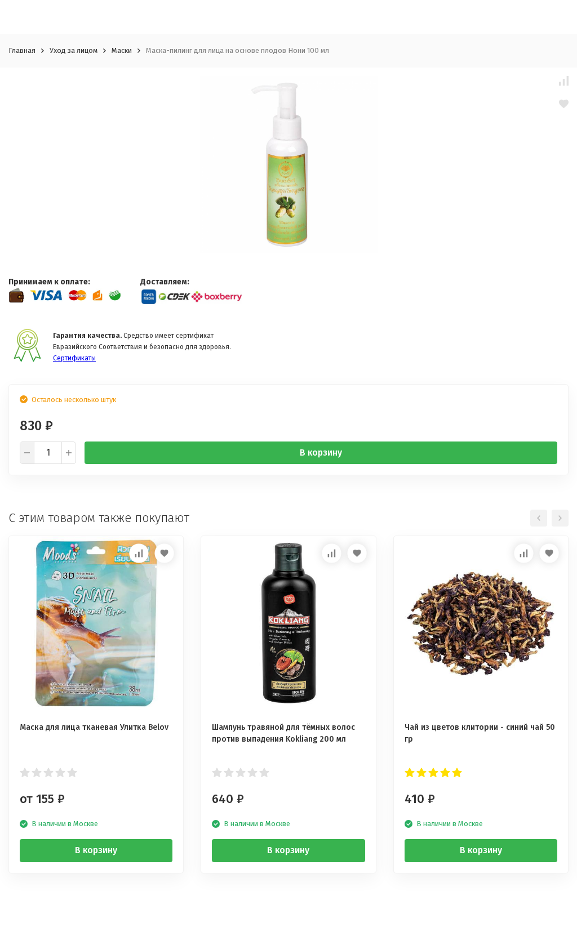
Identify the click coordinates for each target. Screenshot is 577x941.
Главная (21, 50)
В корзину (321, 452)
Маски (122, 50)
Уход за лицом (73, 50)
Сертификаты (74, 358)
